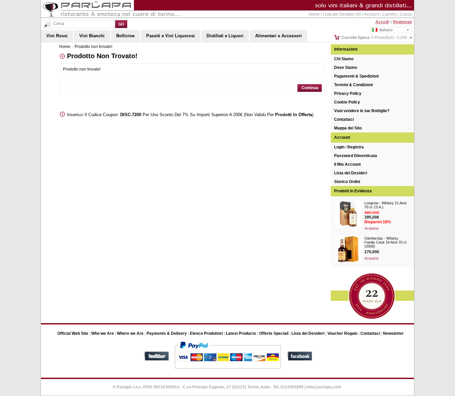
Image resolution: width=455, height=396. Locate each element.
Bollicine (125, 35)
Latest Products (241, 333)
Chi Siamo (343, 59)
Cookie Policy (347, 102)
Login (339, 147)
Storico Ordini (347, 181)
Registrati (402, 22)
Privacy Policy (347, 93)
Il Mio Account (347, 164)
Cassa (406, 14)
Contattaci (344, 119)
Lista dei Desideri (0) (342, 14)
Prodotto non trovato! (93, 46)
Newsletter (393, 333)
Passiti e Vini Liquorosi (170, 35)
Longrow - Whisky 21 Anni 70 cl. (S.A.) (385, 205)
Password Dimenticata (355, 155)
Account (371, 14)
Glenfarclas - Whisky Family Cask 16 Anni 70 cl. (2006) (385, 242)
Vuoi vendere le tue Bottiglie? (361, 110)
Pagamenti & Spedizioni (356, 76)
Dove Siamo (345, 67)
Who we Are (102, 333)
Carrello (389, 14)
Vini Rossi (57, 35)
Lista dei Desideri (350, 173)
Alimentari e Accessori (278, 35)
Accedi (382, 22)
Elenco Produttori (206, 333)
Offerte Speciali (273, 333)
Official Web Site (72, 333)
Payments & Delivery (167, 333)
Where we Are (130, 333)
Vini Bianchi (92, 35)
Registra (355, 147)
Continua (309, 88)
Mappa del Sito (348, 128)
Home (314, 14)
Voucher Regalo (342, 333)
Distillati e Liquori (225, 35)
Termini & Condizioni (353, 85)
